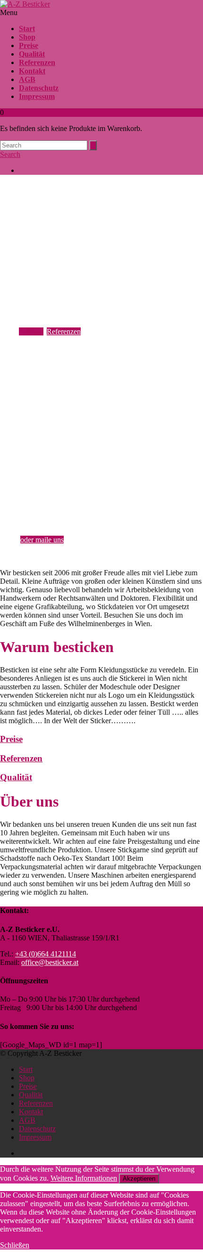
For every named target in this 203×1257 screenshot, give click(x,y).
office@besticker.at (49, 962)
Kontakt (32, 71)
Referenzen (37, 62)
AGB (27, 79)
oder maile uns (42, 540)
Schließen (14, 1245)
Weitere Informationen (84, 1178)
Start (27, 28)
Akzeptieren (139, 1178)
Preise (28, 45)
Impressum (37, 96)
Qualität (32, 54)
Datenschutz (39, 88)
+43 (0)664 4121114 (57, 520)
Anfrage (31, 331)
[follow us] (111, 170)
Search (10, 154)
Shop (27, 37)
